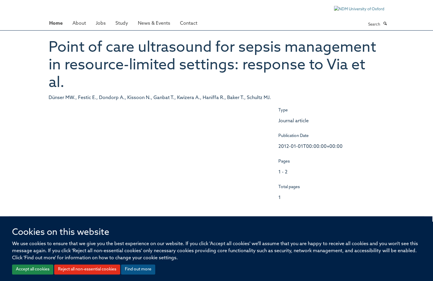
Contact (188, 23)
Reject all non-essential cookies (87, 269)
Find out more (138, 269)
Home (56, 23)
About (79, 23)
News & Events (154, 23)
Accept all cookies (32, 269)
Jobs (101, 23)
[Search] (385, 24)
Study (121, 23)
